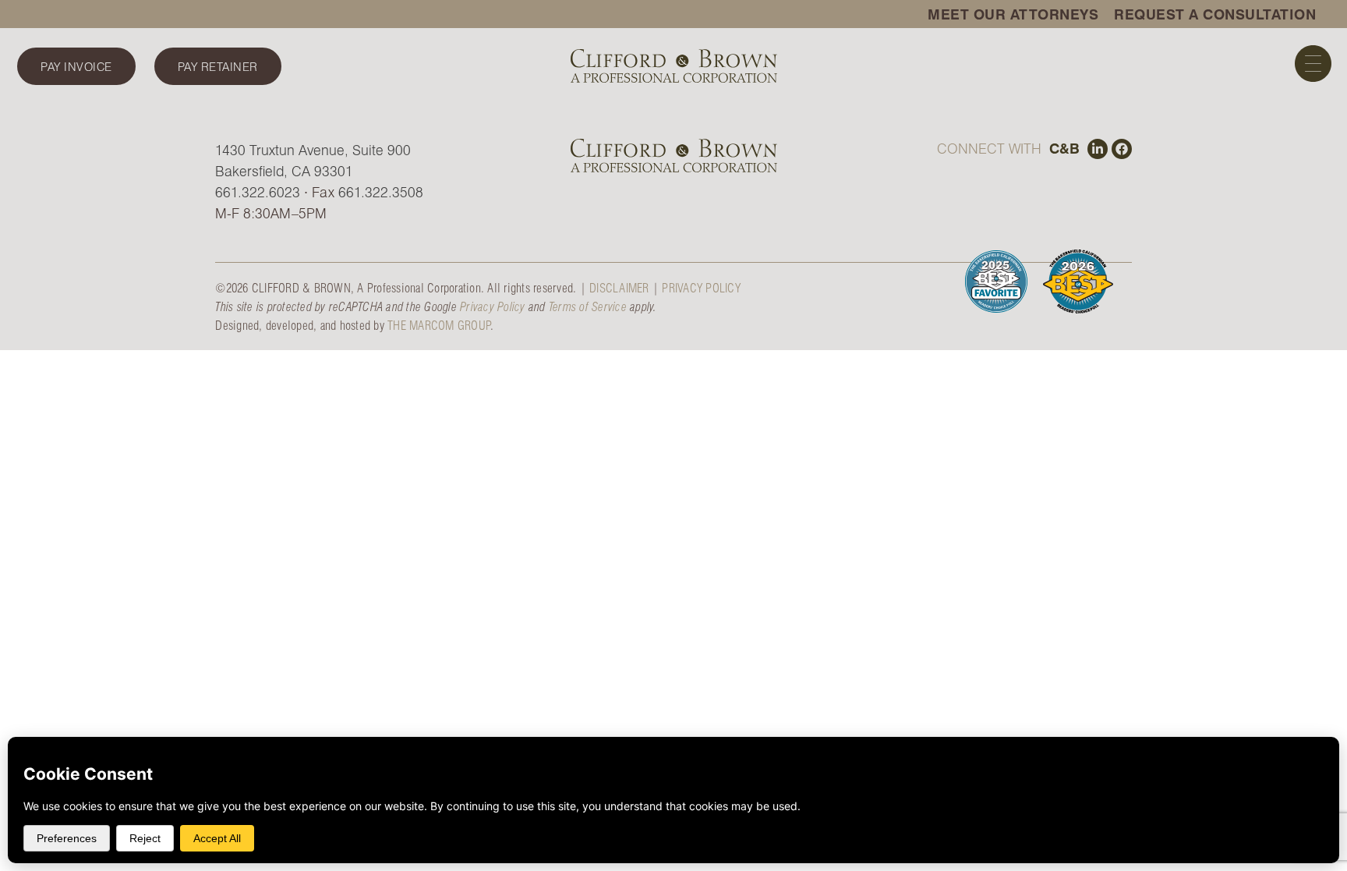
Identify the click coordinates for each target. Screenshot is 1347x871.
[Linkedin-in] (1097, 149)
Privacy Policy (492, 306)
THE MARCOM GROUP (438, 325)
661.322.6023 (257, 191)
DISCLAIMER (619, 287)
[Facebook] (1122, 149)
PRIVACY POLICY (701, 287)
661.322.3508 (380, 191)
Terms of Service (588, 306)
